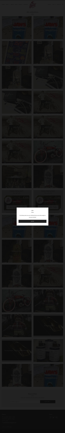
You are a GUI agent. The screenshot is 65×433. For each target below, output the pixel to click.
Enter (32, 221)
